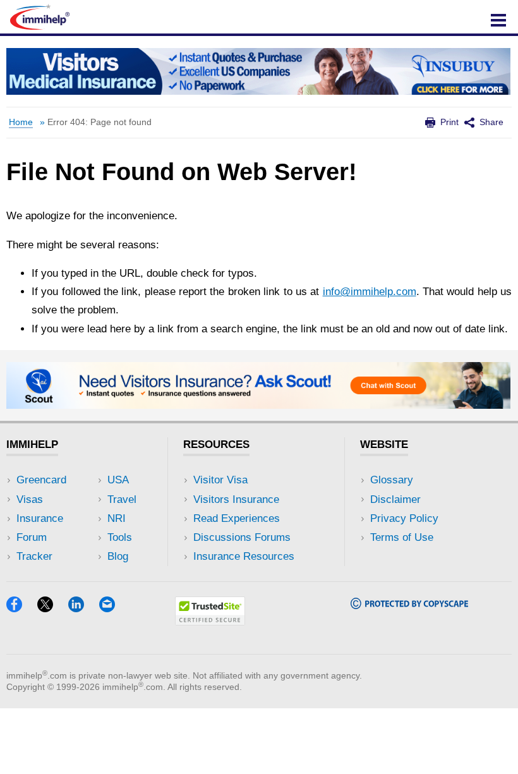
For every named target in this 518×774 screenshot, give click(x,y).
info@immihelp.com (369, 292)
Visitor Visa (220, 480)
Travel (121, 499)
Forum (31, 537)
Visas (29, 499)
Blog (117, 556)
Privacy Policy (404, 518)
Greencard (41, 480)
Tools (119, 537)
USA (118, 480)
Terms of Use (401, 537)
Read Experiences (236, 518)
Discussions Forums (242, 537)
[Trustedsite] (210, 621)
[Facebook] (20, 608)
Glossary (391, 480)
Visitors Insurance (236, 499)
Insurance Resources (243, 556)
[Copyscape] (409, 605)
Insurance (39, 518)
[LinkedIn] (82, 608)
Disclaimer (395, 499)
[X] (51, 608)
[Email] (113, 608)
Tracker (34, 556)
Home (21, 122)
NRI (116, 518)
